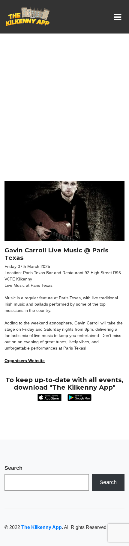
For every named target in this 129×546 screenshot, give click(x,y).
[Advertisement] (64, 113)
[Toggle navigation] (119, 16)
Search (13, 468)
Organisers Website (24, 360)
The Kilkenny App (41, 527)
